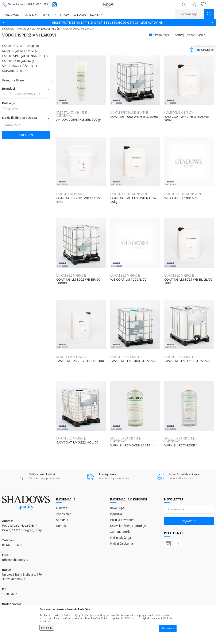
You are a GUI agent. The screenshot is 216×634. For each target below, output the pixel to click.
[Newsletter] (148, 42)
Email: (34, 49)
